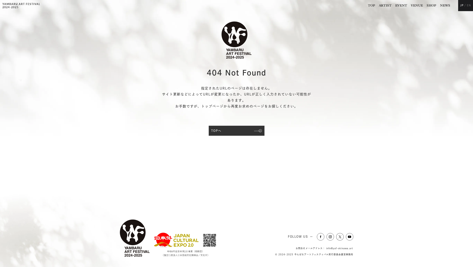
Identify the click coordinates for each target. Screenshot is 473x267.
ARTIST (385, 5)
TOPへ (216, 130)
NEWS (445, 5)
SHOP (431, 5)
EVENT (401, 5)
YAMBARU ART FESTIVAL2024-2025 (21, 5)
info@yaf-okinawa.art (339, 248)
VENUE (417, 5)
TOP (371, 5)
